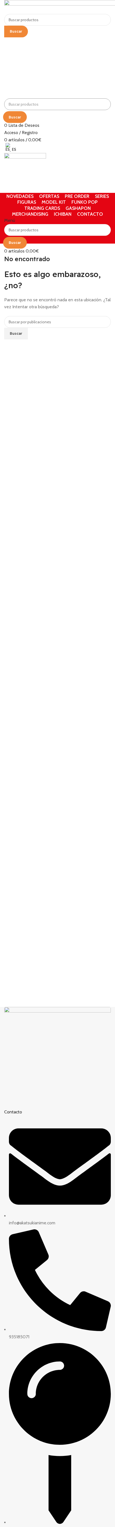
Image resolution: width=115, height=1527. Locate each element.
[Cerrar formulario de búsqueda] (7, 7)
